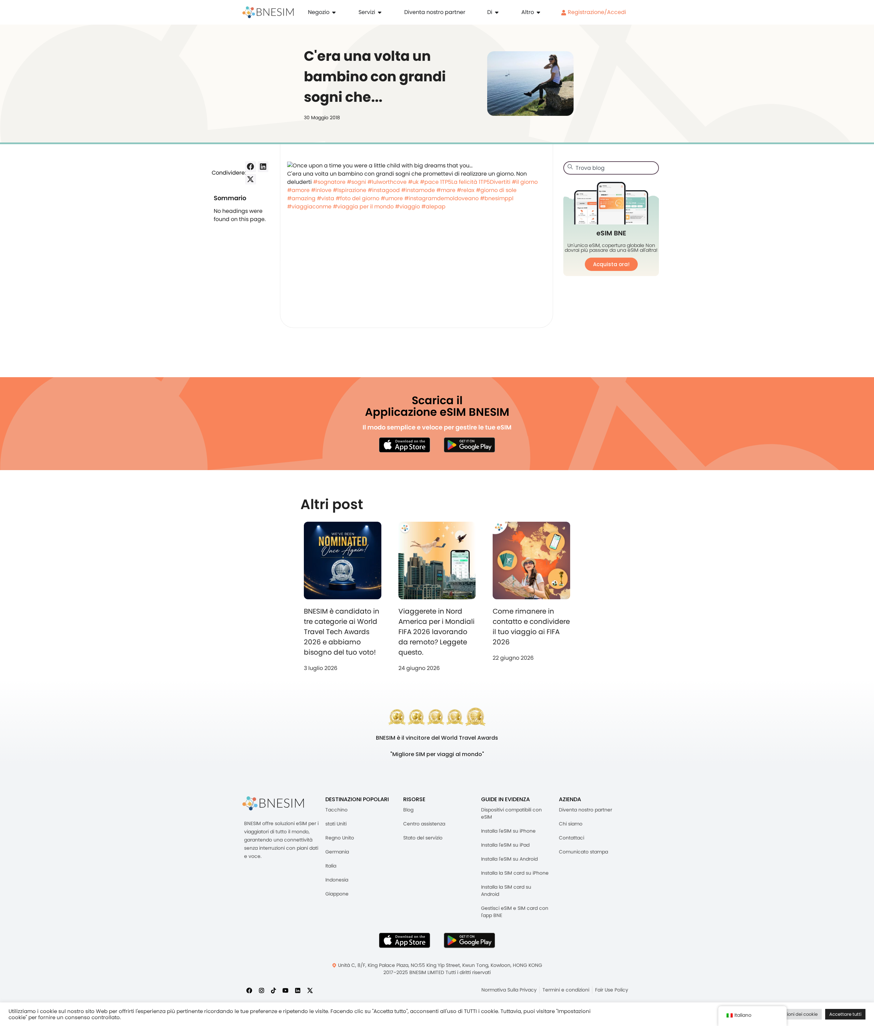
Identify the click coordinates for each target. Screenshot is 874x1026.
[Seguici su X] (310, 990)
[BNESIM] (273, 803)
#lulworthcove (387, 182)
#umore (392, 198)
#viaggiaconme (309, 206)
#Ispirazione (349, 190)
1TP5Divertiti (494, 182)
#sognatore (329, 182)
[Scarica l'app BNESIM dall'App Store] (404, 444)
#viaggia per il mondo (363, 206)
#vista (325, 198)
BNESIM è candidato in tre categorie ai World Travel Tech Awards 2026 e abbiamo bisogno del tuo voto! (341, 631)
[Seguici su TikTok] (273, 990)
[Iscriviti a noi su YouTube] (285, 990)
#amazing (301, 198)
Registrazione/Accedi (596, 12)
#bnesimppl (496, 198)
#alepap (433, 206)
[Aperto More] (538, 12)
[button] (250, 166)
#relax (466, 190)
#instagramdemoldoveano (441, 198)
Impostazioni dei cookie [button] (792, 1014)
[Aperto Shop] (334, 12)
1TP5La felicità (458, 182)
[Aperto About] (496, 12)
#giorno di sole (496, 190)
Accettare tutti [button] (845, 1014)
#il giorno (525, 182)
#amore (298, 190)
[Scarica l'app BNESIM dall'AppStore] (404, 940)
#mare (445, 190)
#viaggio (407, 206)
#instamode (418, 190)
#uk (413, 182)
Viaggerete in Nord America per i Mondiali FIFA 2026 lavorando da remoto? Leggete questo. (436, 631)
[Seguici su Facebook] (249, 990)
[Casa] (268, 12)
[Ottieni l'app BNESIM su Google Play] (469, 940)
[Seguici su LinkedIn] (297, 990)
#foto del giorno (357, 198)
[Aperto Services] (379, 12)
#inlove (321, 190)
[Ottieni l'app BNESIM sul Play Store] (469, 444)
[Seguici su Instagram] (261, 990)
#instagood (384, 190)
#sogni (356, 182)
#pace (429, 182)
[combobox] (611, 168)
